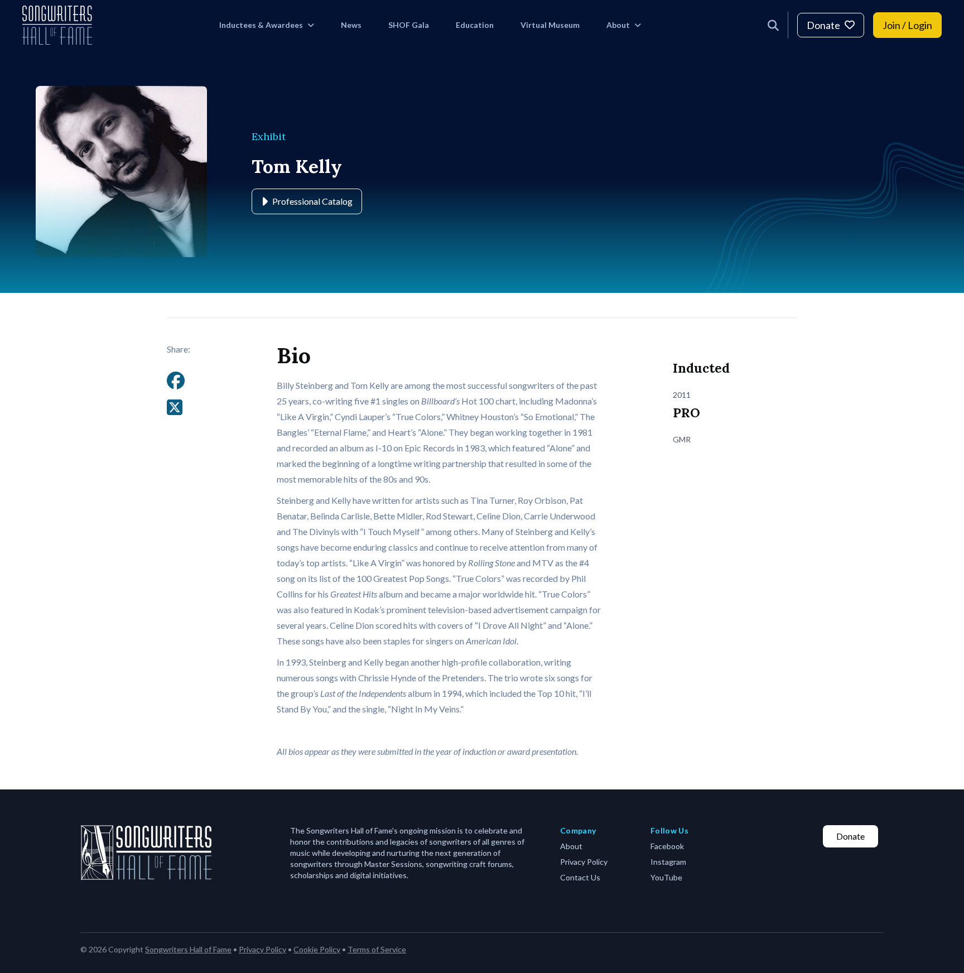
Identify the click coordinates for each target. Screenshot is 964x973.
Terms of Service (377, 949)
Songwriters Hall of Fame (188, 949)
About (618, 25)
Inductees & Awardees (261, 25)
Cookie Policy (316, 949)
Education (475, 25)
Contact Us (580, 877)
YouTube (666, 877)
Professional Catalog (312, 201)
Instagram (668, 861)
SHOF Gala (408, 25)
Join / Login (907, 25)
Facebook (667, 846)
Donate (823, 25)
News (351, 25)
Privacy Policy (584, 861)
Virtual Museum (550, 25)
